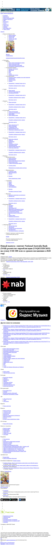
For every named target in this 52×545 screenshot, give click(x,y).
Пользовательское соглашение (10, 519)
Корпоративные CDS (13, 128)
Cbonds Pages (12, 78)
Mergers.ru (5, 493)
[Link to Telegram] (4, 503)
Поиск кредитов (12, 102)
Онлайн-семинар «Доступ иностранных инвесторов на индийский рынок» (20, 463)
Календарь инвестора (14, 147)
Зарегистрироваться (8, 13)
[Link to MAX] (4, 508)
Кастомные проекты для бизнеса (16, 230)
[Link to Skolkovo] (7, 513)
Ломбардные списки (13, 75)
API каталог (11, 227)
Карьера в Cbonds (7, 444)
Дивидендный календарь (14, 91)
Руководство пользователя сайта (10, 445)
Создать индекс (6, 413)
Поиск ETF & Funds (13, 111)
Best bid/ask (5, 21)
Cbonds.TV (3, 320)
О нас (4, 440)
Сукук (10, 73)
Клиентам (5, 518)
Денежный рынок (13, 145)
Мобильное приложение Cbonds (16, 209)
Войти (2, 13)
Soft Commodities (12, 186)
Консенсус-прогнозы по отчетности (17, 195)
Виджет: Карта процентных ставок (11, 419)
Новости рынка (12, 35)
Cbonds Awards (12, 79)
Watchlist (5, 26)
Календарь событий (13, 139)
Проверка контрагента (14, 216)
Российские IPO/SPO (13, 92)
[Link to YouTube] (4, 504)
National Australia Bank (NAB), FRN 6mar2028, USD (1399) (19, 261)
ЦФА (4, 20)
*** (4, 270)
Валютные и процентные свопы (16, 129)
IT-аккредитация (7, 452)
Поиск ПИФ (11, 114)
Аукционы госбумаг (13, 144)
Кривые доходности (8, 19)
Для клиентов (6, 439)
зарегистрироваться (11, 540)
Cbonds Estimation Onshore (9, 356)
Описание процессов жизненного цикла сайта (14, 447)
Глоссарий (11, 40)
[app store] (5, 500)
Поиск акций (12, 90)
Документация (12, 229)
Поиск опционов (13, 126)
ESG (10, 72)
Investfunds (5, 490)
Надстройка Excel (7, 390)
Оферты (10, 142)
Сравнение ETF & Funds (14, 112)
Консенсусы (6, 16)
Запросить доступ (10, 242)
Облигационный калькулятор (15, 210)
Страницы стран (12, 171)
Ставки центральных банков (15, 163)
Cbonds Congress (16, 460)
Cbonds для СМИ (13, 38)
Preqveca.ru (5, 495)
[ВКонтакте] (1, 305)
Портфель (5, 15)
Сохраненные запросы (14, 211)
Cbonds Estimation (7, 354)
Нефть (10, 183)
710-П (4, 400)
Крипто (6, 24)
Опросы (10, 81)
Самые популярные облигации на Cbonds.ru (13, 367)
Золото (4, 23)
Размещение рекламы (8, 515)
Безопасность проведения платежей (11, 441)
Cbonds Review (6, 430)
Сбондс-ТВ (5, 25)
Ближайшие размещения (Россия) (16, 66)
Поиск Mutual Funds (13, 115)
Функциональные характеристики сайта (12, 446)
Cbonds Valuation (7, 357)
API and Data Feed (13, 226)
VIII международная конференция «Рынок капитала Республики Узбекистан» (21, 467)
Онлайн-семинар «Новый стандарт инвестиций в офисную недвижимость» (20, 465)
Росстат (10, 173)
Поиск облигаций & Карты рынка (16, 62)
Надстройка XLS (7, 28)
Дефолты (11, 140)
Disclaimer (5, 522)
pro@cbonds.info (4, 487)
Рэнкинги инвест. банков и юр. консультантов (19, 77)
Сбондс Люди (6, 29)
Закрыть (2, 31)
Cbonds (10, 256)
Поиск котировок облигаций (15, 65)
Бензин (10, 184)
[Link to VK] (4, 506)
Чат (9, 214)
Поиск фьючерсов (14, 125)
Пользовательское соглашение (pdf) (11, 520)
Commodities (11, 185)
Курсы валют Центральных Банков (17, 160)
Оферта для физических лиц (9, 448)
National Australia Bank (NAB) (13, 277)
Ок (1, 538)
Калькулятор (6, 457)
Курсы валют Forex (13, 162)
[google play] (13, 500)
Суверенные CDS (13, 127)
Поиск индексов (12, 158)
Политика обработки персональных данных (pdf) (14, 451)
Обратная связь (6, 517)
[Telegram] (3, 305)
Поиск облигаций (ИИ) (8, 18)
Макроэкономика (13, 172)
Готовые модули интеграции (15, 228)
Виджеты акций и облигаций (15, 212)
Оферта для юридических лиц (10, 450)
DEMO (7, 236)
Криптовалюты (12, 159)
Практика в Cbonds (7, 442)
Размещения (11, 141)
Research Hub (12, 36)
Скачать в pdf (26, 446)
